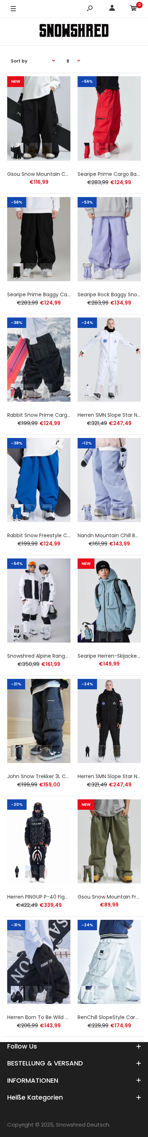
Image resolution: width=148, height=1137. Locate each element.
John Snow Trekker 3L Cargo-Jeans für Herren (64, 776)
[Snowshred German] (74, 31)
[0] (133, 9)
